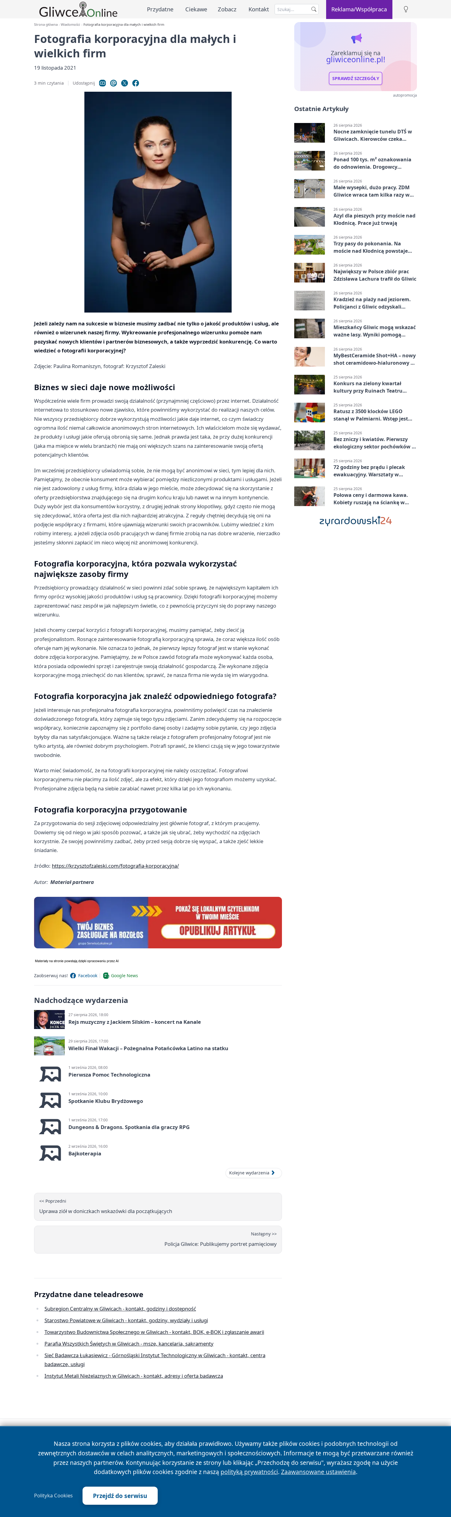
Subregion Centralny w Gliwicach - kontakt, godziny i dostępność (120, 1308)
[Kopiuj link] (102, 83)
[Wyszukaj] (314, 9)
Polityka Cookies (53, 1495)
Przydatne (160, 9)
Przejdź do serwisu (120, 1496)
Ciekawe (196, 9)
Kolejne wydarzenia (249, 1173)
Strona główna (46, 24)
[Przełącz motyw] (406, 9)
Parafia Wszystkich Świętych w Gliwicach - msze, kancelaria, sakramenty (129, 1343)
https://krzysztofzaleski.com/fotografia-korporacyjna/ (115, 865)
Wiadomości (70, 24)
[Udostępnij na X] (124, 83)
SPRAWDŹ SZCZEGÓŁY (355, 78)
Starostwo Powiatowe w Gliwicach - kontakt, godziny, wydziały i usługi (126, 1320)
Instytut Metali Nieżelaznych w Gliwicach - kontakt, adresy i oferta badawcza (133, 1375)
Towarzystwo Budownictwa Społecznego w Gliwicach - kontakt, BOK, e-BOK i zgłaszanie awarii (154, 1331)
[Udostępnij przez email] (113, 83)
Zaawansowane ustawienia (318, 1472)
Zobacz (227, 9)
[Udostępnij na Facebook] (135, 83)
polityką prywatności (249, 1472)
